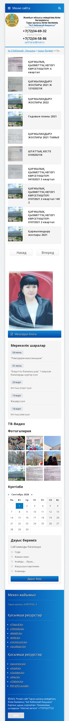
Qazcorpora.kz (18, 663)
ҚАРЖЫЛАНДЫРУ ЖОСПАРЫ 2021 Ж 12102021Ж (40, 85)
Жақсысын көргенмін (27, 566)
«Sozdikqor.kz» (18, 646)
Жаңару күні (18, 401)
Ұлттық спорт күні (21, 388)
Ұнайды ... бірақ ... (25, 561)
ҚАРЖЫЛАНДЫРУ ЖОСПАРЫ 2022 (40, 100)
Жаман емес (22, 556)
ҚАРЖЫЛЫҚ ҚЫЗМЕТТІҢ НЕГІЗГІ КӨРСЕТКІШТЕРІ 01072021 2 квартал (41, 217)
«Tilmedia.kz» (17, 629)
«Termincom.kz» (18, 642)
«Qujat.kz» (15, 668)
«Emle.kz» (15, 637)
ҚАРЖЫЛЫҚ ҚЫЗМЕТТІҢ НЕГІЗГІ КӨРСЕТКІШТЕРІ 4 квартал (41, 67)
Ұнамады (20, 571)
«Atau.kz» (15, 677)
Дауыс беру (35, 578)
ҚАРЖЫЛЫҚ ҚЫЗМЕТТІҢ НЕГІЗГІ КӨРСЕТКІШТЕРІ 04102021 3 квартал (41, 174)
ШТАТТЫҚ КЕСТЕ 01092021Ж (39, 153)
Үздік (18, 552)
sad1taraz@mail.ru (34, 42)
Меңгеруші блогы (26, 334)
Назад (21, 252)
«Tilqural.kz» (16, 624)
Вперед (48, 252)
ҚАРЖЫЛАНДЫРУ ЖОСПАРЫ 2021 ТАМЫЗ (43, 135)
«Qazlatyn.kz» (17, 672)
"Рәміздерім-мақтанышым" (27, 358)
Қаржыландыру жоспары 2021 (39, 233)
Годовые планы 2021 (42, 116)
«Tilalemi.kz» (16, 681)
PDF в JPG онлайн (19, 686)
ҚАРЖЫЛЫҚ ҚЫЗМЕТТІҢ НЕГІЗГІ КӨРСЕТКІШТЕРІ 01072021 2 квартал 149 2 (44, 195)
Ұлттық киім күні (20, 414)
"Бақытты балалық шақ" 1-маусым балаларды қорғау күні (31, 373)
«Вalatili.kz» (16, 633)
